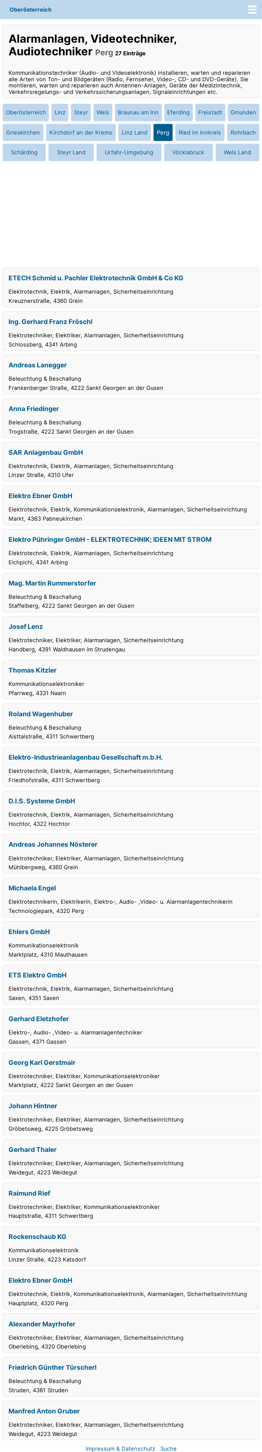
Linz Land (134, 132)
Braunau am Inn (138, 112)
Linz (60, 112)
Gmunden (243, 112)
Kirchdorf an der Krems (80, 132)
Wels (103, 112)
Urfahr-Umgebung (129, 152)
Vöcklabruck (188, 152)
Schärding (24, 152)
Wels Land (237, 152)
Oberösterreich (31, 9)
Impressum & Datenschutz (120, 1448)
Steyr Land (71, 152)
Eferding (178, 112)
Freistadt (210, 112)
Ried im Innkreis (200, 132)
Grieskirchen (23, 132)
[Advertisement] (131, 214)
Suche (168, 1448)
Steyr (81, 112)
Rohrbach (243, 132)
